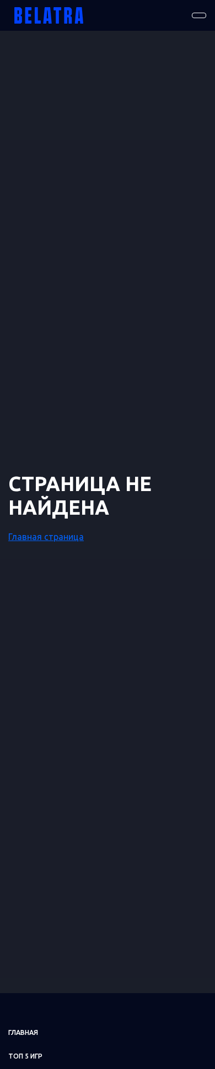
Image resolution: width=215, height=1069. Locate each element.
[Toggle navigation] (199, 15)
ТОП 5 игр (25, 1056)
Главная (23, 1032)
